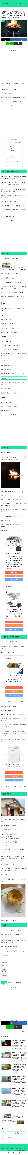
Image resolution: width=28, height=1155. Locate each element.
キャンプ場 (10, 144)
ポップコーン (14, 155)
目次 (12, 139)
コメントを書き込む (14, 1133)
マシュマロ (13, 153)
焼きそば (13, 151)
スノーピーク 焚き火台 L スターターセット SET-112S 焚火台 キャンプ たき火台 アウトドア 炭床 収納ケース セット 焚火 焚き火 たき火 (14, 614)
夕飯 (11, 146)
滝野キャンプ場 (20, 982)
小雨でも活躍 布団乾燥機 (14, 161)
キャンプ (4, 982)
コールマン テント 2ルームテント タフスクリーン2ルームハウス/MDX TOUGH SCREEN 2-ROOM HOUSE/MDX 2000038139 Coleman (13, 680)
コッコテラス (11, 163)
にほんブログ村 (5, 965)
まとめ (9, 165)
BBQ (12, 148)
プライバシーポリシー (21, 1150)
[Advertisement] (14, 66)
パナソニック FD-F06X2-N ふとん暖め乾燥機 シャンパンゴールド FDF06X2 (13, 767)
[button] (18, 43)
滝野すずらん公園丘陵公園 (14, 142)
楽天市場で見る (14, 622)
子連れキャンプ (12, 982)
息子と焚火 (10, 159)
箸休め (12, 157)
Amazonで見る (14, 576)
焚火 (4, 984)
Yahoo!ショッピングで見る (14, 579)
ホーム (7, 1150)
